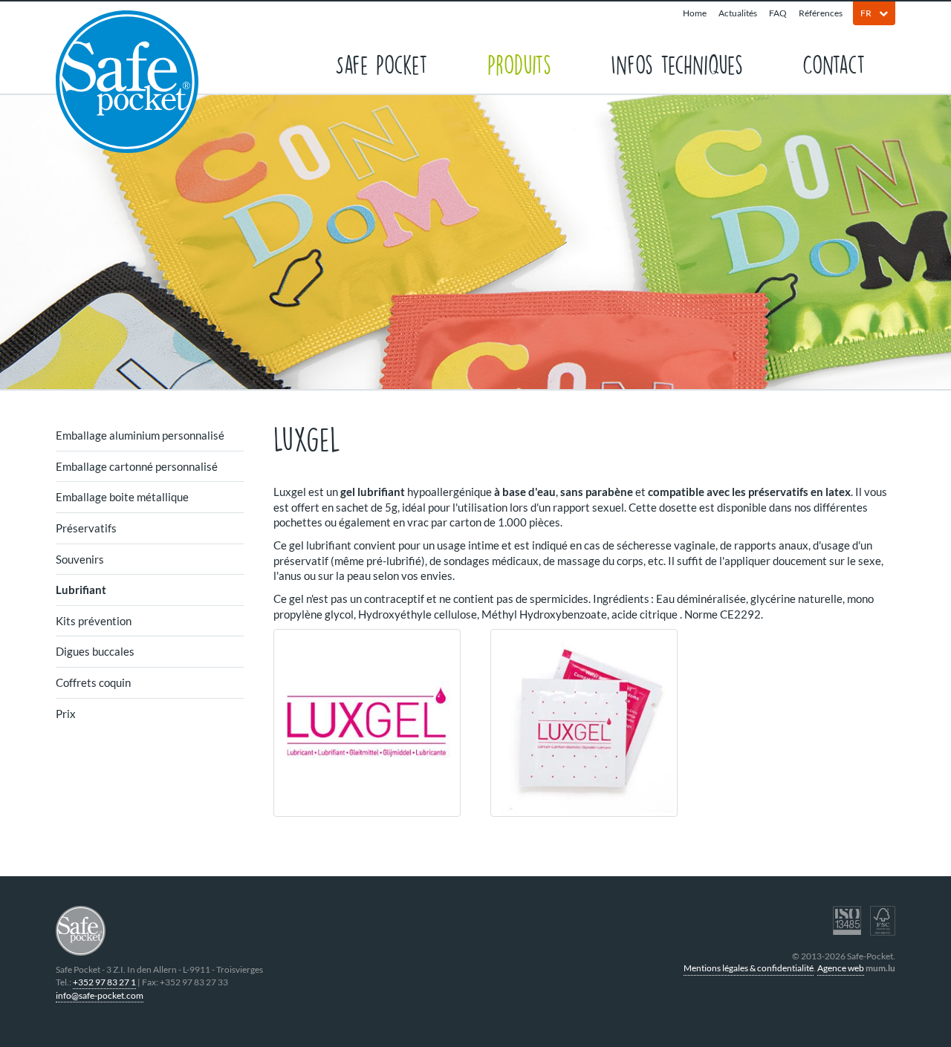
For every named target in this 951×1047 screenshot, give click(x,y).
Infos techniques (677, 63)
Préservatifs (86, 528)
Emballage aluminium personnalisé (140, 435)
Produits (519, 63)
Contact (834, 63)
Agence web (840, 967)
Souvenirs (80, 559)
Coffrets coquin (93, 682)
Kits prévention (94, 620)
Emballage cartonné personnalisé (137, 466)
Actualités (737, 13)
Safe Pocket (381, 63)
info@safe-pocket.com (99, 995)
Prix (66, 713)
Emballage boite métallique (122, 496)
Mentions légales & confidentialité (749, 967)
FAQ (778, 13)
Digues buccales (95, 651)
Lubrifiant (81, 589)
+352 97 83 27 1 (104, 982)
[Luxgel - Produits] (367, 722)
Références (821, 13)
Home (695, 13)
